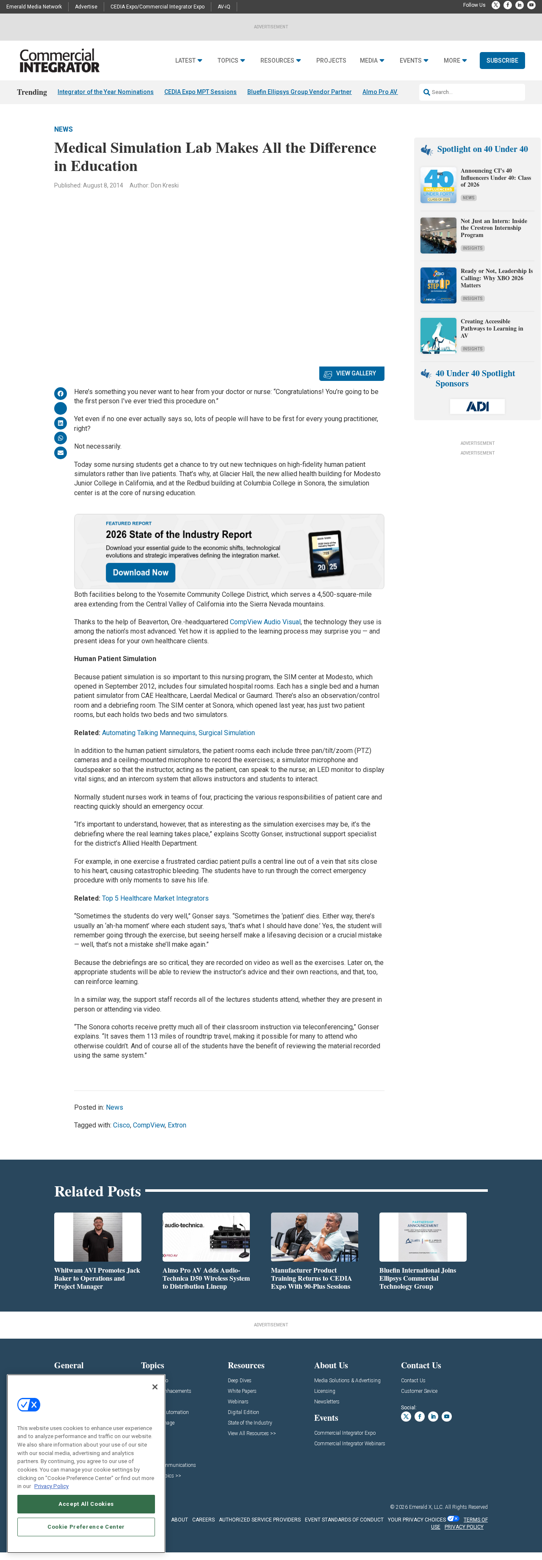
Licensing (324, 1391)
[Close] (155, 1387)
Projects (331, 61)
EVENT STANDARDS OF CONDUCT (344, 1520)
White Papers (242, 1391)
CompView (149, 1125)
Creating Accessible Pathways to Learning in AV (492, 328)
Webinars (238, 1402)
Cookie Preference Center (86, 1527)
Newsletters (327, 1402)
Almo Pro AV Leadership (396, 91)
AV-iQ (224, 6)
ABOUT (179, 1520)
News (63, 129)
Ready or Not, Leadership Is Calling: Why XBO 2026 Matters (497, 277)
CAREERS (203, 1520)
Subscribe (502, 60)
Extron (177, 1125)
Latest (185, 61)
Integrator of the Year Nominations (106, 91)
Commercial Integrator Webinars (349, 1444)
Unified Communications (168, 1465)
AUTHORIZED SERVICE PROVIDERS (260, 1520)
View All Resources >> (252, 1433)
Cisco (121, 1125)
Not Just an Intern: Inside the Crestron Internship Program (494, 228)
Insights (473, 248)
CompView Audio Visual (265, 622)
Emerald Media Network (34, 6)
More (452, 61)
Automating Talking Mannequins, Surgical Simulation (178, 733)
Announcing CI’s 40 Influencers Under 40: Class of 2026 (496, 177)
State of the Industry (250, 1423)
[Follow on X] (496, 5)
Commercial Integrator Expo (345, 1433)
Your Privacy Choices (417, 1520)
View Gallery (356, 373)
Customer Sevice (419, 1391)
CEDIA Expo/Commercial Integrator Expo (158, 6)
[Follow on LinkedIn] (519, 5)
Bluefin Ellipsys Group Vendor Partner (299, 91)
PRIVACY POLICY (464, 1527)
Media (369, 61)
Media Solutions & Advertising (347, 1381)
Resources (277, 61)
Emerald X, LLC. (426, 1507)
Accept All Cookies (86, 1504)
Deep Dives (240, 1381)
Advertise (86, 6)
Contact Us (413, 1381)
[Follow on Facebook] (507, 5)
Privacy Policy (51, 1486)
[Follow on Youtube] (531, 5)
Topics (228, 61)
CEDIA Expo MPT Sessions (200, 91)
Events (411, 61)
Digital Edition (243, 1412)
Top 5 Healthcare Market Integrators (155, 898)
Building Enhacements (166, 1391)
